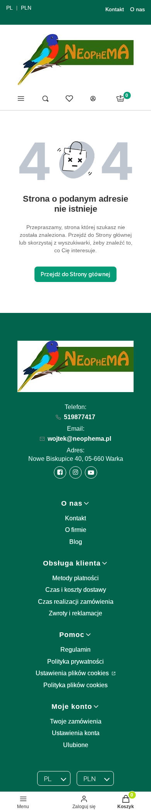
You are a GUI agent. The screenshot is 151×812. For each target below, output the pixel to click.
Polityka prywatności (75, 661)
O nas (137, 9)
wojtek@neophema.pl (79, 438)
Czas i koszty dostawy (75, 589)
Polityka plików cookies (75, 685)
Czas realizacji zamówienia (75, 601)
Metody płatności (75, 578)
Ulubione (75, 745)
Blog (75, 542)
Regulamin (75, 649)
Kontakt (114, 9)
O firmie (75, 530)
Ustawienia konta (76, 733)
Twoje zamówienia (75, 721)
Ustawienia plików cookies (73, 673)
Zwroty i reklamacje (75, 613)
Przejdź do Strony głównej (75, 274)
